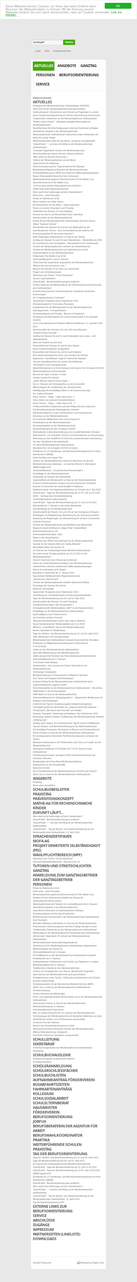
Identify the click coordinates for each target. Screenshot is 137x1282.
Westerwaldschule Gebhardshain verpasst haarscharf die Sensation (66, 640)
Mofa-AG (41, 840)
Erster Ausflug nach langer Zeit (47, 457)
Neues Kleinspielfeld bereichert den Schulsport (55, 176)
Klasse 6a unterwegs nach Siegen (49, 569)
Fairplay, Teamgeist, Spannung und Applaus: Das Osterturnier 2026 (65, 713)
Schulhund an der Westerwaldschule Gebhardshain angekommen (65, 945)
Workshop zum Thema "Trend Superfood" (53, 275)
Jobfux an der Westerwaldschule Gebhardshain (56, 649)
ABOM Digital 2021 (42, 467)
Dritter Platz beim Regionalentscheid (50, 189)
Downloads (44, 1238)
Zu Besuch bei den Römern (46, 1022)
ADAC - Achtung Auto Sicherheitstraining (52, 496)
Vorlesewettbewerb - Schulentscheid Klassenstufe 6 (58, 470)
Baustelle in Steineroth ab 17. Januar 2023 (53, 573)
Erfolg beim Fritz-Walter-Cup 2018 (49, 256)
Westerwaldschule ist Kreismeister (49, 371)
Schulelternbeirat (51, 1102)
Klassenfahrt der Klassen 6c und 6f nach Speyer (56, 345)
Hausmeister (45, 1107)
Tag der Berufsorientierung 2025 (48, 1202)
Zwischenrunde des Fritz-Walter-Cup (50, 182)
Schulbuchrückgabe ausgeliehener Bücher (53, 1059)
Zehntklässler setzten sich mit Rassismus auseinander (59, 1019)
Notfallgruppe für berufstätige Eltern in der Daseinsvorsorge (61, 390)
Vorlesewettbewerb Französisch (48, 1009)
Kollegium (43, 1093)
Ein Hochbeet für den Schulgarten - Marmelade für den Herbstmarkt (65, 243)
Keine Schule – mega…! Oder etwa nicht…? (54, 403)
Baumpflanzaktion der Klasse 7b (48, 547)
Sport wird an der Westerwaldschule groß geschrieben (59, 109)
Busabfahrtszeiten (51, 1084)
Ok (118, 6)
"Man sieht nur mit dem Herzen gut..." (50, 157)
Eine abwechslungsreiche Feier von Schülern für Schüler (60, 355)
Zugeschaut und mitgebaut (46, 163)
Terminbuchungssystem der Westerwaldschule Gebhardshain (62, 1048)
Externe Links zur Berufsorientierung (52, 1208)
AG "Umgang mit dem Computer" (49, 297)
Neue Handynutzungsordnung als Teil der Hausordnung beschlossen (66, 115)
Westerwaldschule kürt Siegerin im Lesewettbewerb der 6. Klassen (65, 904)
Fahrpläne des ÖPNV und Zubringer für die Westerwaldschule (63, 541)
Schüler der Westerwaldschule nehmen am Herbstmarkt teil (61, 246)
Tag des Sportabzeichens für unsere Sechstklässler (57, 361)
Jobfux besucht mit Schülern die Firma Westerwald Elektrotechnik (64, 656)
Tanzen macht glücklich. (44, 278)
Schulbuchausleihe (52, 1054)
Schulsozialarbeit (50, 1098)
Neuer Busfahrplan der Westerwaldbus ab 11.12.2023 (59, 624)
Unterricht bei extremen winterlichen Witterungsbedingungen (62, 566)
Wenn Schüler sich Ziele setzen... (49, 201)
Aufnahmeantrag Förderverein (64, 1079)
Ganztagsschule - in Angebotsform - (50, 310)
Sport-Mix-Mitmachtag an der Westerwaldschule (56, 653)
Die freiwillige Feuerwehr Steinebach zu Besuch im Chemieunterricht (66, 729)
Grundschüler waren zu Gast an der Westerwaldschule (59, 1003)
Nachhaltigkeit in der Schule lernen (50, 614)
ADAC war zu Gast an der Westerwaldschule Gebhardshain (61, 774)
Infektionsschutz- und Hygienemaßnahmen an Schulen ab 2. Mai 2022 (67, 489)
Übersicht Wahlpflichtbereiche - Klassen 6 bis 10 (56, 862)
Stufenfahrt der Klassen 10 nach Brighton (53, 211)
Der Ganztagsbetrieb (52, 879)
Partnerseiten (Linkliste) (56, 1234)
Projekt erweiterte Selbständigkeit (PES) (66, 848)
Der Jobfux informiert (43, 393)
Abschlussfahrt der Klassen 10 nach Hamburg (55, 601)
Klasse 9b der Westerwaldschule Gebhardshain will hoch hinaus (64, 221)
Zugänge (41, 1224)
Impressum (43, 1229)
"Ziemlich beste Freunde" (45, 333)
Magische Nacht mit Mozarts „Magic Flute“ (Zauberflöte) (59, 528)
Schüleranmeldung (52, 1065)
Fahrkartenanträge (52, 1088)
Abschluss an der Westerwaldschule (50, 416)
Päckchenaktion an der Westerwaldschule (53, 253)
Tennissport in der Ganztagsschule (49, 365)
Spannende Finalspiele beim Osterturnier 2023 (55, 592)
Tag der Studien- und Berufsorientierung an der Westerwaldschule (65, 726)
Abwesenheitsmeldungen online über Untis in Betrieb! (59, 621)
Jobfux (39, 1121)
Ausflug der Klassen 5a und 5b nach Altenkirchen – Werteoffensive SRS (67, 240)
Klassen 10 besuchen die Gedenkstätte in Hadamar (58, 486)
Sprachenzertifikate (52, 836)
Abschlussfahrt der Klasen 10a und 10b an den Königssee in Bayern (66, 512)
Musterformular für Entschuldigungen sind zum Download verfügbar (65, 128)
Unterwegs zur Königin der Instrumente (52, 477)
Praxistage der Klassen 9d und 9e (49, 585)
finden (69, 42)
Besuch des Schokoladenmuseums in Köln (53, 1025)
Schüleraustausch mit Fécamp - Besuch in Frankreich (58, 313)
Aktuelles (43, 65)
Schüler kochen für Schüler (46, 377)
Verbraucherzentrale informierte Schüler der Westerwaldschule (63, 1029)
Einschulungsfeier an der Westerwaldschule (54, 425)
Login (38, 51)
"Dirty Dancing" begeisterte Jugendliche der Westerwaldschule (63, 262)
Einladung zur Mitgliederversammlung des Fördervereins (60, 643)
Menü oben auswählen (44, 785)
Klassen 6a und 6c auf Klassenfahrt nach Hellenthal (58, 214)
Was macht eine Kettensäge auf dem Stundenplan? (58, 192)
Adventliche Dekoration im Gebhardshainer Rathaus (58, 910)
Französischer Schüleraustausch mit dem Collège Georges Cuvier (65, 926)
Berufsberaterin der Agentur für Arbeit (65, 1128)
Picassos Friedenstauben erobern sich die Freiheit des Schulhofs (64, 483)
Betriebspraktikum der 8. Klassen (49, 965)
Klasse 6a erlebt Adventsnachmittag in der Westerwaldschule (62, 563)
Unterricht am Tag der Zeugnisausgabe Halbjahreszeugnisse (62, 704)
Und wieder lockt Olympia (45, 662)
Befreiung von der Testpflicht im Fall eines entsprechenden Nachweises (67, 438)
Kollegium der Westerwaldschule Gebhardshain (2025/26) (61, 106)
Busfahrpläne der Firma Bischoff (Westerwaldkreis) (57, 761)
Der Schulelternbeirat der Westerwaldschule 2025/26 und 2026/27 (65, 771)
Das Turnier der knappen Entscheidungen (53, 678)
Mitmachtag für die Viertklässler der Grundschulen (57, 387)
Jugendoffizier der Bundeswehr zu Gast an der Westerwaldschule (64, 480)
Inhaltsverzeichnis (62, 51)
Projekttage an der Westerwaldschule (51, 473)
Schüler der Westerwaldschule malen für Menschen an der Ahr (63, 461)
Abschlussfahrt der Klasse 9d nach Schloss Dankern (58, 153)
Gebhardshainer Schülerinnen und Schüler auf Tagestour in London (66, 112)
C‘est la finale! (40, 646)
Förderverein (46, 1112)
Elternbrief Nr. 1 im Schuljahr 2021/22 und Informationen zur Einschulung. (68, 435)
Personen (45, 74)
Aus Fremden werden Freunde (47, 617)
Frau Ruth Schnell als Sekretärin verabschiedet (55, 1035)
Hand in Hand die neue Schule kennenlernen (55, 560)
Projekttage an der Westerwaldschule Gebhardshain (58, 611)
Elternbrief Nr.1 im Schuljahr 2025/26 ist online (55, 448)
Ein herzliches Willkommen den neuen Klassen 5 (56, 419)
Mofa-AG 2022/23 (41, 768)
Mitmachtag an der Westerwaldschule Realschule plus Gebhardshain (66, 933)
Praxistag (37, 782)
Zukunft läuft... (48, 812)
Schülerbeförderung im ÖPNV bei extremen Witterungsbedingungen (66, 173)
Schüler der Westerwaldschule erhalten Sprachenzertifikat (61, 582)
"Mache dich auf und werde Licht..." (50, 265)
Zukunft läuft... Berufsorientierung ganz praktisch (56, 281)
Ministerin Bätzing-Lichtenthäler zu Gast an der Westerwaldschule (65, 923)
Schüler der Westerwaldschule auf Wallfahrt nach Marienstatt (62, 525)
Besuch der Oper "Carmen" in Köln (49, 374)
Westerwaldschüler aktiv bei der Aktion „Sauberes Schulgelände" (64, 141)
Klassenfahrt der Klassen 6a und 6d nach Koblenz (57, 352)
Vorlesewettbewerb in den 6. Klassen (51, 259)
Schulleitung (46, 1039)
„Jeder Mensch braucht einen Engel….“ (52, 381)
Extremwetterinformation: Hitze (47, 534)
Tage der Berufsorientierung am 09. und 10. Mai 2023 (59, 598)
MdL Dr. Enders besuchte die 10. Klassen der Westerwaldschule (64, 1013)
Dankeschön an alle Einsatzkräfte (49, 765)
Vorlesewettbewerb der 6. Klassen (49, 659)
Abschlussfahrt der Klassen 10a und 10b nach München (60, 329)
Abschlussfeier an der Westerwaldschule (52, 217)
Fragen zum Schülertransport (47, 272)
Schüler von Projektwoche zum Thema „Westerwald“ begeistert (63, 971)
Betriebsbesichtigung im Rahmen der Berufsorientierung (60, 169)
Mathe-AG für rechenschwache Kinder (62, 805)
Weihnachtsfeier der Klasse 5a (47, 949)
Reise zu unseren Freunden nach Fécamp (53, 208)
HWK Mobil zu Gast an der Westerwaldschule (55, 694)
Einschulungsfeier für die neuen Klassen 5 (53, 233)
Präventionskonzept (53, 798)
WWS (68, 22)
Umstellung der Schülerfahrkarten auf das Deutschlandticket (62, 595)
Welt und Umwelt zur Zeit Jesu (47, 342)
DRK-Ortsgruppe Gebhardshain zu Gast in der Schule (59, 237)
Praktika (41, 1139)
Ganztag (88, 65)
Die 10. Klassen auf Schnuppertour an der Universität (58, 384)
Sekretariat (44, 1043)
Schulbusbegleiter (51, 789)
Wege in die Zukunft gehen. (46, 537)
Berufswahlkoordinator (57, 1135)
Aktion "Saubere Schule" (45, 224)
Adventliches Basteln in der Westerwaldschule (55, 131)
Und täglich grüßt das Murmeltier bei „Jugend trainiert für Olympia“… (66, 707)
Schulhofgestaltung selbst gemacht (50, 499)
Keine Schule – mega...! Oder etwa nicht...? (53, 397)
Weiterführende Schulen (57, 1144)
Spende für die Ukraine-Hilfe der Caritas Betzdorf (56, 544)
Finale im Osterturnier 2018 (46, 198)
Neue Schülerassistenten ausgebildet (51, 349)
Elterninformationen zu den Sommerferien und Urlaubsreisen (62, 413)
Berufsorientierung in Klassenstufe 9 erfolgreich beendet (60, 675)
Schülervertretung (41, 990)
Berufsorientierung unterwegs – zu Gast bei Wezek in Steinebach (64, 464)
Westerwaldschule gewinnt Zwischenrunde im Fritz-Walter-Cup (63, 179)
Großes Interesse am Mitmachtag (49, 993)
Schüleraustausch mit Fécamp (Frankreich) (53, 913)
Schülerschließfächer (55, 1070)
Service (43, 84)
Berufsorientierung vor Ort (45, 531)
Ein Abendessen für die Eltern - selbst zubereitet (56, 205)
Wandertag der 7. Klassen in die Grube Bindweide (57, 505)
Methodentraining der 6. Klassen (48, 1006)
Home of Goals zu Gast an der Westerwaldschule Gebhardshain (64, 733)
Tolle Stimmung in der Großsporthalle (51, 637)
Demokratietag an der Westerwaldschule (52, 509)
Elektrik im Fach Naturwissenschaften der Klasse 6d (58, 897)
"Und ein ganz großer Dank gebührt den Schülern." (57, 185)
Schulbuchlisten (49, 1075)
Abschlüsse (44, 1220)
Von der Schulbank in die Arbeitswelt (50, 441)
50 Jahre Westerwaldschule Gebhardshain (53, 445)
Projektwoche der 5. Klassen (46, 958)
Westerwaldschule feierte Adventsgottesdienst (55, 942)
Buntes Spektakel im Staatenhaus (49, 630)
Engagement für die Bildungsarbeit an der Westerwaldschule (62, 307)
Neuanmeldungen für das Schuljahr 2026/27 (54, 429)
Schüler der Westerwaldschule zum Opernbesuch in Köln (60, 249)
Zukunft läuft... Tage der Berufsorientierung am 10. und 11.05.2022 (65, 502)
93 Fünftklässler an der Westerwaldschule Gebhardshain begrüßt (64, 955)
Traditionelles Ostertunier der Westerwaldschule (56, 968)
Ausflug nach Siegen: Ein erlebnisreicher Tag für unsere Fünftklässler (66, 723)
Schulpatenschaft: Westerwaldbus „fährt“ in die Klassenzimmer (63, 608)
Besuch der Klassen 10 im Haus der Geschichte (56, 269)
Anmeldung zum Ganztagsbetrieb (65, 874)
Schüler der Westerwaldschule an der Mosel (54, 160)
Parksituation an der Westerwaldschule (52, 422)
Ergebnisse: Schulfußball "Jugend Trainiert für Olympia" (60, 358)
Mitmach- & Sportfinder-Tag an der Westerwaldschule (58, 627)
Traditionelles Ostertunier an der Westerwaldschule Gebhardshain (65, 118)
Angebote (66, 65)
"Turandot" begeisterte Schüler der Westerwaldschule (59, 150)
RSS (47, 51)
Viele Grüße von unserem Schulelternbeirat (54, 400)
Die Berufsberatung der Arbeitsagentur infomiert (56, 409)
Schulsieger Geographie (45, 672)
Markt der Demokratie (43, 589)
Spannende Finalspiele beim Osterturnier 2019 (55, 301)
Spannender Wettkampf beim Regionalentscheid (56, 576)
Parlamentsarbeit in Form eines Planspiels (53, 304)
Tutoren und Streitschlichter (62, 865)
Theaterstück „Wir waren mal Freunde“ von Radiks (57, 710)
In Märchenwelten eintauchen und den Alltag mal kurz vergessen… (65, 406)
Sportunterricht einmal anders (47, 901)
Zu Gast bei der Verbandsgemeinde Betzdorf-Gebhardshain (61, 550)
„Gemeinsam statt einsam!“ (46, 579)
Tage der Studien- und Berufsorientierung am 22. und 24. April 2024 (65, 633)
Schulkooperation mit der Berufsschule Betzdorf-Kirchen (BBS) (63, 984)
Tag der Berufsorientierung (60, 1153)
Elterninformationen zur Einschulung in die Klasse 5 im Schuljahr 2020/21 (68, 368)
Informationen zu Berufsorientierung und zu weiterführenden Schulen (66, 432)
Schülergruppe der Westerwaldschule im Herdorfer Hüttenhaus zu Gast (67, 1016)
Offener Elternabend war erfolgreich (50, 1032)
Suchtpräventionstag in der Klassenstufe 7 (53, 605)
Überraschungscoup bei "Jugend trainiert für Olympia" (59, 166)
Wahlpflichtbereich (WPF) (57, 854)
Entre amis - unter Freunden (46, 195)
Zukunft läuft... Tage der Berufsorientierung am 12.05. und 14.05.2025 (66, 493)
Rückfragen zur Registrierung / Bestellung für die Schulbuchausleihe (66, 515)
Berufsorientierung (79, 74)
